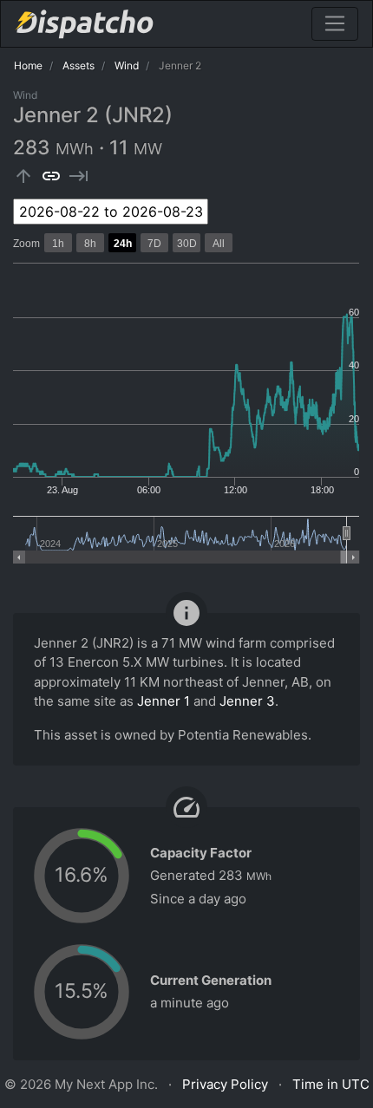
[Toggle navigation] (334, 23)
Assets (78, 65)
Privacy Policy (225, 1084)
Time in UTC (331, 1084)
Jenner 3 (247, 701)
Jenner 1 (163, 701)
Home (28, 65)
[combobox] (110, 212)
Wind (127, 65)
